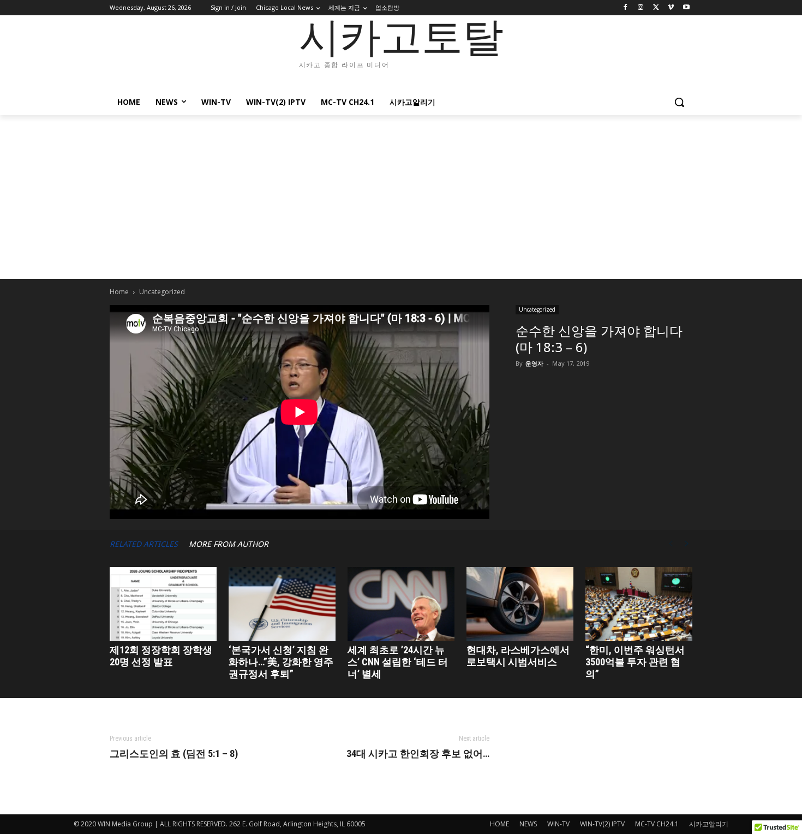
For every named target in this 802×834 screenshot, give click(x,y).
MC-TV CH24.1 (657, 824)
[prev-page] (670, 544)
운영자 (534, 363)
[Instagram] (641, 8)
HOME (499, 824)
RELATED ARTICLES (144, 544)
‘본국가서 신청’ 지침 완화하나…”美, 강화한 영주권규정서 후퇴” (281, 662)
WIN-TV (558, 824)
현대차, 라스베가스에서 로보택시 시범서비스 (518, 656)
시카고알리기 (708, 824)
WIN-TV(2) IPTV (602, 824)
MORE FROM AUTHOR (228, 544)
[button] (679, 102)
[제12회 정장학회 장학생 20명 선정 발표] (163, 604)
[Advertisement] (401, 197)
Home (119, 291)
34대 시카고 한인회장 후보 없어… (417, 753)
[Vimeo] (671, 8)
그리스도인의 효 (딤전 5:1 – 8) (174, 753)
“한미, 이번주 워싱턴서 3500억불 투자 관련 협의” (635, 662)
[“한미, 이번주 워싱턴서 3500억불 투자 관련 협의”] (638, 604)
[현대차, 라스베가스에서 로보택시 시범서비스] (519, 604)
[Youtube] (686, 8)
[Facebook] (625, 8)
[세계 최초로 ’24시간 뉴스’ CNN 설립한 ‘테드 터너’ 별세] (401, 604)
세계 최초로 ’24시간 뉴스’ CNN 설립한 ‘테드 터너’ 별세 (398, 662)
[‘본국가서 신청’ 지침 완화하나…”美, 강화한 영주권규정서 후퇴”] (282, 604)
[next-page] (686, 544)
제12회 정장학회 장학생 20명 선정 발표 (161, 656)
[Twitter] (656, 8)
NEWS (528, 824)
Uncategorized (537, 309)
